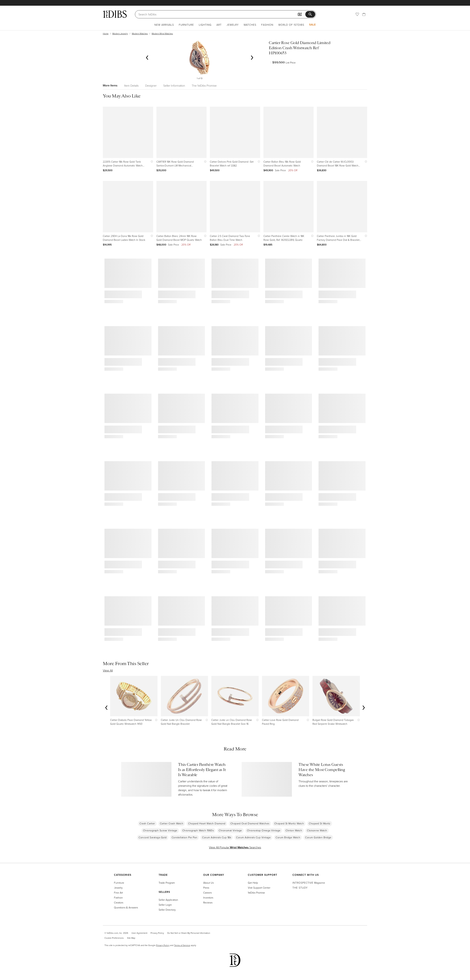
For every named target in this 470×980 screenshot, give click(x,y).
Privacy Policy (157, 932)
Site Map (131, 937)
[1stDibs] (115, 14)
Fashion (267, 24)
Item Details (131, 86)
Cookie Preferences (114, 937)
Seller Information (174, 86)
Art (219, 24)
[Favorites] (357, 14)
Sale (312, 24)
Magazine (308, 882)
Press (206, 887)
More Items (110, 85)
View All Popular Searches (235, 847)
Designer (151, 86)
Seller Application (168, 899)
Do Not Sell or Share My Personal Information (188, 932)
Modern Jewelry (120, 33)
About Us (208, 882)
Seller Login (165, 904)
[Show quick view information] (151, 162)
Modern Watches (140, 33)
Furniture (186, 24)
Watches (250, 24)
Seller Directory (167, 909)
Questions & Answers (126, 907)
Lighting (205, 24)
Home (106, 33)
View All (108, 670)
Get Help (253, 882)
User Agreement (139, 932)
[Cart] (364, 14)
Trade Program (167, 882)
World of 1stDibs (291, 24)
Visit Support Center (259, 887)
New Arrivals (164, 24)
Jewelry (233, 24)
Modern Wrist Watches (162, 33)
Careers (207, 892)
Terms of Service (182, 945)
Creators (118, 902)
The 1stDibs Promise (204, 86)
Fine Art (118, 892)
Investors (208, 897)
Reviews (207, 902)
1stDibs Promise (256, 892)
